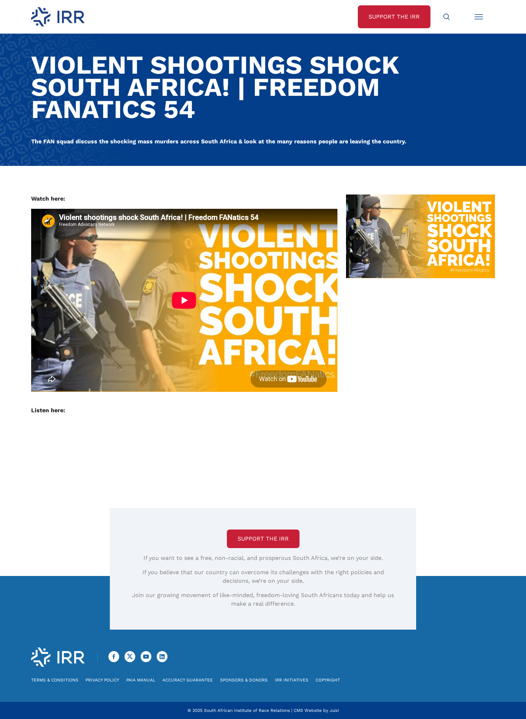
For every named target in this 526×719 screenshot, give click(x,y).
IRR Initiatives (291, 680)
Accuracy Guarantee (187, 680)
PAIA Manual (140, 680)
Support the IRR (263, 538)
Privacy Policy (102, 680)
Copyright (328, 680)
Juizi (334, 710)
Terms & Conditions (54, 680)
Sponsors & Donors (244, 680)
